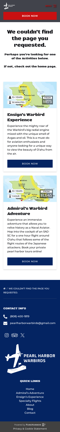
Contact (30, 412)
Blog (30, 408)
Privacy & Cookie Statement (30, 428)
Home (30, 389)
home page (46, 66)
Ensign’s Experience (30, 396)
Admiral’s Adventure (30, 393)
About (30, 404)
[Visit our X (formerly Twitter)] (22, 335)
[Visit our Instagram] (7, 335)
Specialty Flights (30, 400)
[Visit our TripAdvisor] (14, 335)
